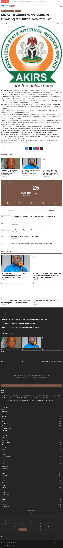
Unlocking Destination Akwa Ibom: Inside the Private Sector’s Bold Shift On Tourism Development (10, 172)
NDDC (25, 397)
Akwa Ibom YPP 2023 (55, 395)
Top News (17, 10)
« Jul (2, 536)
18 (14, 526)
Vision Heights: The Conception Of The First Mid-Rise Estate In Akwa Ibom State (33, 216)
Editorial (4, 433)
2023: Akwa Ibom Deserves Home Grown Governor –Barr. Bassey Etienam (31, 243)
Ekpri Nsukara (5, 397)
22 (48, 526)
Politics (4, 487)
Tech (3, 501)
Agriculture (4, 414)
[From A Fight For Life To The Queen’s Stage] (47, 290)
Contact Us (51, 542)
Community (5, 423)
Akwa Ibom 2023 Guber (26, 395)
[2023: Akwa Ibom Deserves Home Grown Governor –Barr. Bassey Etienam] (5, 245)
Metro (3, 471)
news (3, 473)
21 (40, 526)
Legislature (5, 461)
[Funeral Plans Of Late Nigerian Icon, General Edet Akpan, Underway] (5, 232)
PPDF (3, 400)
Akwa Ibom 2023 (15, 395)
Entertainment (5, 437)
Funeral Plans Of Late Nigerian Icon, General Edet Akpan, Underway (29, 230)
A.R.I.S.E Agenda (5, 395)
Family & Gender (6, 442)
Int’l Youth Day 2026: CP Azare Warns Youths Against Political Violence (15, 301)
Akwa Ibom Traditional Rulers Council (41, 395)
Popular (11, 210)
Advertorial (4, 411)
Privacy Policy (58, 542)
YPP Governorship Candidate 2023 (9, 403)
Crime (3, 425)
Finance (4, 447)
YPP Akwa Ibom (49, 400)
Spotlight (4, 499)
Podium (4, 485)
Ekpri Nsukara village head (16, 397)
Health (3, 454)
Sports (3, 497)
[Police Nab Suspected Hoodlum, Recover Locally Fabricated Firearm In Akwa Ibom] (31, 366)
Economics (10, 10)
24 (5, 529)
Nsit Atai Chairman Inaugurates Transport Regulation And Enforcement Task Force (31, 172)
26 (22, 529)
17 (5, 526)
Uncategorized (5, 506)
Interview (4, 459)
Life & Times (5, 466)
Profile (3, 492)
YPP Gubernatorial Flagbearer (25, 403)
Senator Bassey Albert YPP (38, 400)
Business (4, 10)
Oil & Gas (4, 478)
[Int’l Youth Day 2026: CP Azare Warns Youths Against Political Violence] (15, 290)
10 (5, 523)
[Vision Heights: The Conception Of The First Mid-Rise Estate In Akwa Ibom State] (5, 218)
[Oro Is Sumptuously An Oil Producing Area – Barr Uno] (5, 239)
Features (4, 444)
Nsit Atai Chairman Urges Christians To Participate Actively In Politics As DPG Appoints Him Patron (33, 1)
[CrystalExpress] (8, 5)
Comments (51, 210)
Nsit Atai (30, 397)
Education (4, 435)
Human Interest (6, 456)
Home (42, 542)
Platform (4, 482)
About (46, 542)
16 (57, 523)
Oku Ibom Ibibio (37, 397)
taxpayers (21, 94)
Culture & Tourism (6, 428)
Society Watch (5, 494)
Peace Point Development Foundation (51, 397)
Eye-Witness (5, 440)
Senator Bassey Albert (25, 400)
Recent (31, 210)
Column (4, 421)
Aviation (4, 416)
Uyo (27, 98)
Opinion (4, 480)
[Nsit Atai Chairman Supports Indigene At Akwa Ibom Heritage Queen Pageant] (52, 366)
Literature (4, 468)
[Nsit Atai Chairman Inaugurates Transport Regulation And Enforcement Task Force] (31, 163)
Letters (4, 463)
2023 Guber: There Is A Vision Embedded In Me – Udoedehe (27, 223)
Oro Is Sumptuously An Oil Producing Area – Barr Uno (25, 236)
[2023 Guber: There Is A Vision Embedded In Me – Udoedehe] (5, 225)
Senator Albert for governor (12, 400)
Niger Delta (5, 475)
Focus (3, 449)
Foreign (4, 452)
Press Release (5, 490)
